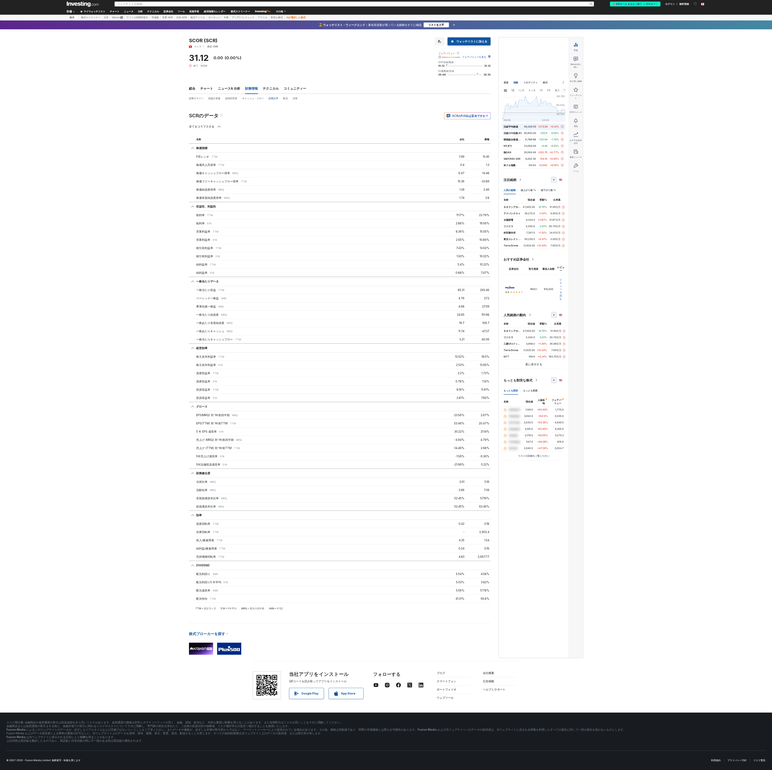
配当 (285, 98)
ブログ (441, 673)
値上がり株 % (528, 190)
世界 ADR (167, 17)
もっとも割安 (511, 390)
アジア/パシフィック (243, 17)
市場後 (155, 17)
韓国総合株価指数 (513, 139)
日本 (106, 17)
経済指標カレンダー (215, 11)
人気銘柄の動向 (515, 315)
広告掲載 (488, 681)
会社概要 (488, 673)
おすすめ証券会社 (516, 259)
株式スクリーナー (240, 11)
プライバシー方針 (737, 760)
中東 (226, 17)
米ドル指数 (510, 165)
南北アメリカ (197, 17)
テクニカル (271, 88)
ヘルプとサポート (494, 689)
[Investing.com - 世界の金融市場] (83, 4)
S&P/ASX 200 (512, 158)
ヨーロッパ (214, 17)
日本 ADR (181, 17)
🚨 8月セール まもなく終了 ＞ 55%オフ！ (635, 4)
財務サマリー (196, 98)
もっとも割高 (530, 390)
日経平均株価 (511, 126)
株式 (72, 17)
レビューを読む (561, 289)
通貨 (506, 82)
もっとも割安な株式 (518, 380)
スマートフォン (446, 681)
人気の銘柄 (510, 190)
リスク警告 (759, 760)
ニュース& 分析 (229, 88)
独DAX (507, 152)
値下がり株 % (548, 190)
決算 (295, 98)
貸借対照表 (231, 98)
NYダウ (508, 145)
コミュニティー (295, 88)
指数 (515, 82)
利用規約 (716, 760)
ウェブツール (445, 697)
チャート (206, 88)
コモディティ (530, 82)
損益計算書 (214, 98)
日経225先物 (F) (513, 133)
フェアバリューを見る (474, 56)
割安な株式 (277, 17)
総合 (192, 88)
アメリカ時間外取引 (137, 17)
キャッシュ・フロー (253, 98)
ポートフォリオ (446, 689)
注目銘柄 (510, 180)
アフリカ (262, 17)
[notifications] (695, 4)
